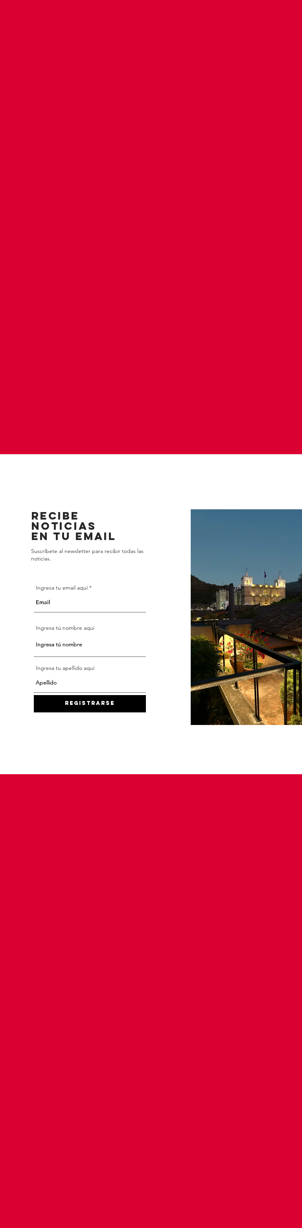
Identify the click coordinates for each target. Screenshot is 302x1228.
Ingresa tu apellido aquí (65, 668)
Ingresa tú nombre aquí (65, 628)
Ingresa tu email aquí (62, 587)
